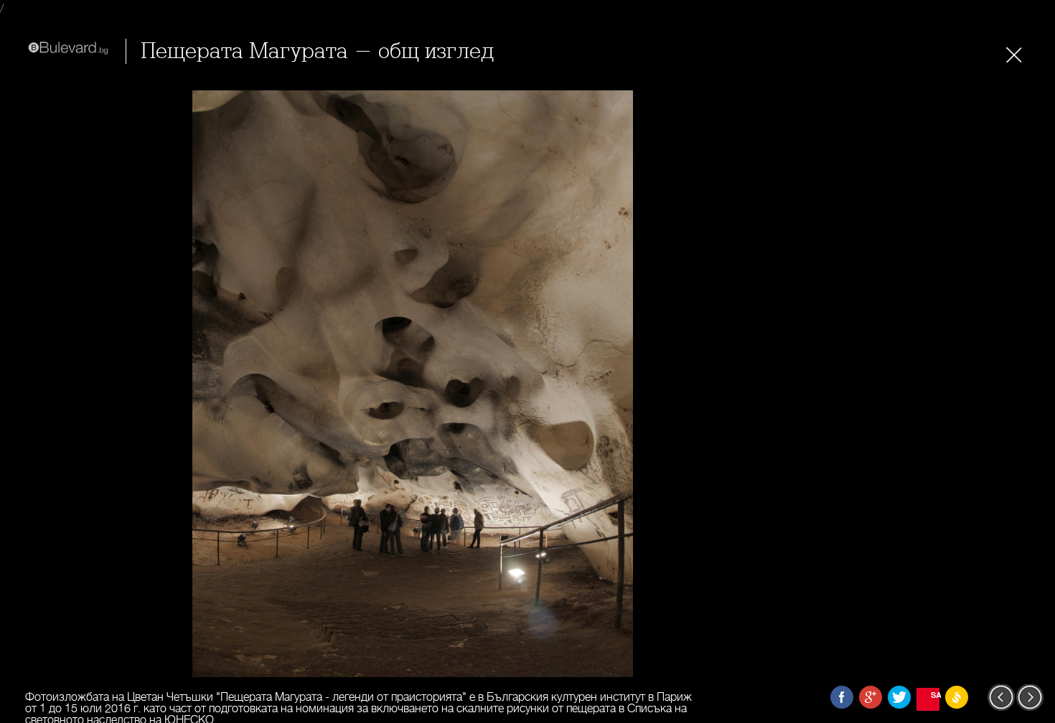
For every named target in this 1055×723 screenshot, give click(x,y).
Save (935, 694)
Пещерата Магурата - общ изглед (317, 51)
